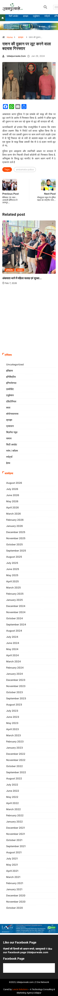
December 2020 (15, 895)
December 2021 (15, 827)
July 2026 (12, 489)
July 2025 (12, 562)
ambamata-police (25, 169)
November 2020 (16, 901)
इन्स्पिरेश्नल (11, 382)
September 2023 (16, 698)
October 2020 (14, 907)
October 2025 (14, 544)
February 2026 (15, 519)
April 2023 (12, 729)
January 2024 (14, 673)
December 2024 (15, 606)
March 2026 (13, 513)
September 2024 (16, 624)
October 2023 (14, 692)
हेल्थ (8, 463)
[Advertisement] (29, 321)
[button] (45, 7)
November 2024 (16, 612)
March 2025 (13, 587)
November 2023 (15, 686)
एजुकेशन (10, 395)
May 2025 (12, 575)
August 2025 (14, 556)
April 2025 (12, 581)
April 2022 (12, 803)
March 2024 (13, 661)
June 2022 (12, 790)
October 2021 (14, 840)
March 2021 (13, 877)
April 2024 (12, 655)
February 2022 (15, 815)
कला (8, 407)
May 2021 (12, 864)
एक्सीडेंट (10, 389)
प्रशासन (20, 270)
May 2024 (12, 649)
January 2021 (14, 889)
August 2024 (14, 630)
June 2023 (12, 716)
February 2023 (15, 741)
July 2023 (12, 710)
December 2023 (15, 679)
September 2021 (16, 846)
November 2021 (15, 833)
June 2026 (12, 495)
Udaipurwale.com (16, 56)
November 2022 (15, 760)
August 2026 (14, 482)
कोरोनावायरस (12, 413)
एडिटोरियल (11, 401)
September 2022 (16, 772)
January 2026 (14, 525)
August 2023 (14, 704)
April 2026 (12, 507)
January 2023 (14, 747)
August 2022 (14, 778)
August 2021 (14, 852)
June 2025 (12, 569)
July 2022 (12, 784)
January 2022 (14, 821)
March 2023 (13, 735)
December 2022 (15, 753)
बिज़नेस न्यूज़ (11, 432)
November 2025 (15, 538)
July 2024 (12, 636)
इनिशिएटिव (9, 270)
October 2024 (14, 618)
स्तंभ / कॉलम (12, 450)
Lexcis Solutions (20, 989)
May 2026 (12, 501)
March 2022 (13, 809)
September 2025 (16, 550)
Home (10, 37)
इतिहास (9, 370)
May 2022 (12, 796)
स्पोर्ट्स (9, 456)
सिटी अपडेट (11, 444)
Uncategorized (15, 364)
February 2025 (15, 593)
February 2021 (14, 883)
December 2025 (15, 532)
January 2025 (14, 599)
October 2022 (14, 766)
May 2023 (12, 723)
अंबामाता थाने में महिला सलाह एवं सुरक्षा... (22, 278)
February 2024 (15, 667)
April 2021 (12, 870)
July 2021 (12, 858)
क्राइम (20, 37)
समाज (8, 438)
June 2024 (12, 642)
